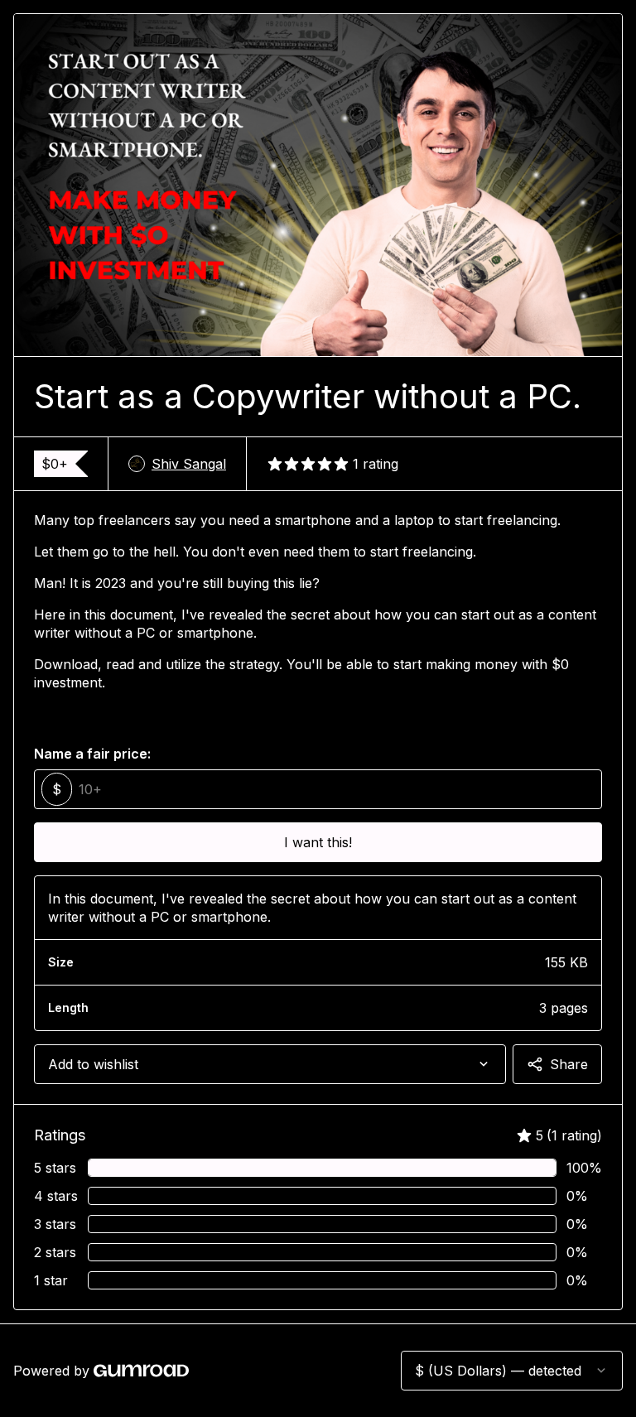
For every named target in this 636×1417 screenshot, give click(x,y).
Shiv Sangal (189, 463)
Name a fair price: (92, 753)
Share (569, 1064)
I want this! (318, 842)
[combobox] (270, 1064)
